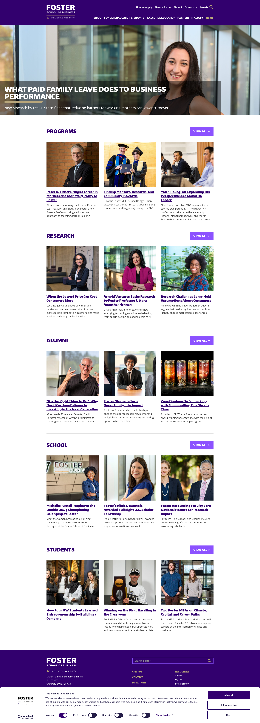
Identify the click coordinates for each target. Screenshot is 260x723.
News (210, 17)
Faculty (197, 17)
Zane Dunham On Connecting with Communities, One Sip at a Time (185, 405)
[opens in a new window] (65, 18)
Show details (163, 715)
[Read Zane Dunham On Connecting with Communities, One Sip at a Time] (187, 373)
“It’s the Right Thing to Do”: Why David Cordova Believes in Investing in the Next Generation (72, 405)
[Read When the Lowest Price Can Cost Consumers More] (72, 268)
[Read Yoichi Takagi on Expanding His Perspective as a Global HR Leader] (187, 164)
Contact (137, 677)
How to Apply (144, 7)
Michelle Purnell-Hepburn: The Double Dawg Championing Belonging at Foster (70, 510)
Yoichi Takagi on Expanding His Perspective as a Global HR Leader (185, 196)
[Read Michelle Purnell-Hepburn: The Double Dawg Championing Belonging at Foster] (72, 478)
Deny (229, 715)
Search (204, 7)
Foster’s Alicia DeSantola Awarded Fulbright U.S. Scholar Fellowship (128, 510)
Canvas (178, 675)
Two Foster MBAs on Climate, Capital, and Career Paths (184, 612)
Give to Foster (163, 7)
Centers (183, 17)
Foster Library (182, 683)
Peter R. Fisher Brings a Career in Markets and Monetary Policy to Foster (72, 196)
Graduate (137, 17)
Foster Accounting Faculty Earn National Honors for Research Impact (186, 510)
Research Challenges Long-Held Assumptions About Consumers (186, 298)
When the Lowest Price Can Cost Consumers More (71, 298)
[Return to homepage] (87, 664)
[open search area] (211, 7)
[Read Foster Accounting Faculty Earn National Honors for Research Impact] (187, 478)
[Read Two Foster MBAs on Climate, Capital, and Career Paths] (187, 582)
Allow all (228, 695)
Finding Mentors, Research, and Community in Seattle (129, 194)
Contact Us (190, 7)
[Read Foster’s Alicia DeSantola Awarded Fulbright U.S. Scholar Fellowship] (130, 478)
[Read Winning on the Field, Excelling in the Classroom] (130, 582)
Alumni (178, 7)
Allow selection (229, 705)
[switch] (92, 715)
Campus (137, 671)
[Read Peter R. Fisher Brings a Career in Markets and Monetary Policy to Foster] (72, 164)
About (98, 17)
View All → (201, 131)
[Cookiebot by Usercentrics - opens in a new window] (25, 717)
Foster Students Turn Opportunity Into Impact (123, 403)
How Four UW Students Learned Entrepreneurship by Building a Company (72, 614)
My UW (178, 679)
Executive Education (161, 17)
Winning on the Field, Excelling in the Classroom (130, 612)
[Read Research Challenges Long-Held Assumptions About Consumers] (187, 268)
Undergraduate (117, 17)
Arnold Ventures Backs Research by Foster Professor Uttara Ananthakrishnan (129, 300)
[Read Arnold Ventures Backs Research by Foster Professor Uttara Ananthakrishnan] (130, 268)
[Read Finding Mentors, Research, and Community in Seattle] (130, 164)
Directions (139, 682)
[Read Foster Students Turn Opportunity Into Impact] (130, 373)
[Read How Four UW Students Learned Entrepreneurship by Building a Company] (72, 582)
